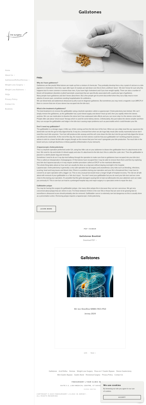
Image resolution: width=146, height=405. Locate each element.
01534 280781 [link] (90, 389)
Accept (122, 397)
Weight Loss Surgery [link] (85, 371)
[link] (17, 35)
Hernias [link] (72, 371)
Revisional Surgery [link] (93, 375)
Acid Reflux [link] (63, 371)
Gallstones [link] (53, 371)
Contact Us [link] (10, 104)
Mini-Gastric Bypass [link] (64, 375)
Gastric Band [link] (79, 375)
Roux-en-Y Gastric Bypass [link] (104, 371)
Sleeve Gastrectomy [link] (123, 371)
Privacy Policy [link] (11, 99)
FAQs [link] (7, 94)
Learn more (46, 209)
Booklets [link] (9, 109)
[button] (19, 75)
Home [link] (7, 70)
